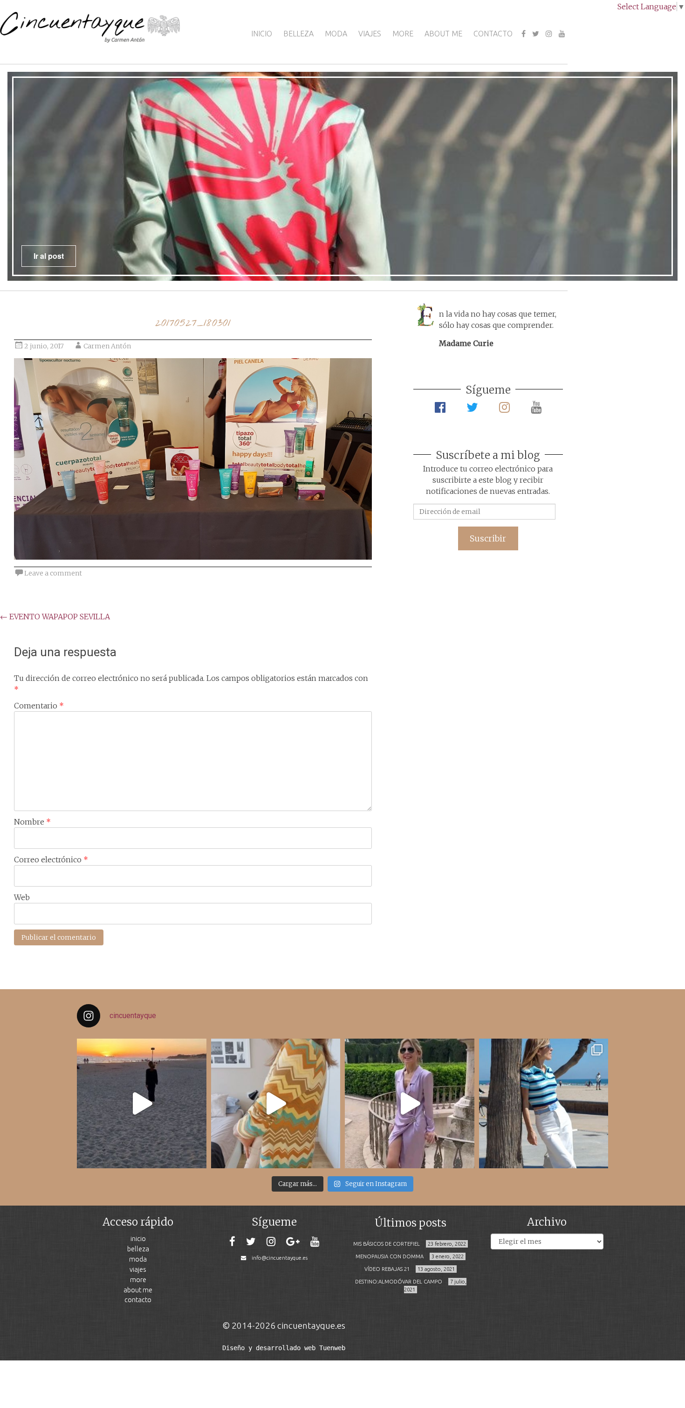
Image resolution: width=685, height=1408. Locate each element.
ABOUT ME (443, 33)
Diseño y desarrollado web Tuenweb (283, 1348)
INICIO (261, 33)
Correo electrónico (51, 859)
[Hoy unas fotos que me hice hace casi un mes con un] (544, 1103)
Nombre (32, 821)
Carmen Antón (107, 346)
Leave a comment (53, 573)
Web (22, 897)
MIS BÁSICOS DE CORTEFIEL (386, 1244)
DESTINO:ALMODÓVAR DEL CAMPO (398, 1281)
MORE (402, 33)
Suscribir (488, 538)
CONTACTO (493, 33)
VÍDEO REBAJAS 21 (387, 1269)
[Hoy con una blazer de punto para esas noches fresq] (276, 1103)
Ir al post (49, 255)
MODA (336, 33)
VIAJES (369, 33)
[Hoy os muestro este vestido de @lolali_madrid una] (409, 1103)
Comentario (39, 705)
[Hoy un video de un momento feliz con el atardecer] (141, 1103)
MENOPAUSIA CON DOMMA (390, 1256)
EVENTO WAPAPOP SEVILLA (55, 616)
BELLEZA (298, 33)
